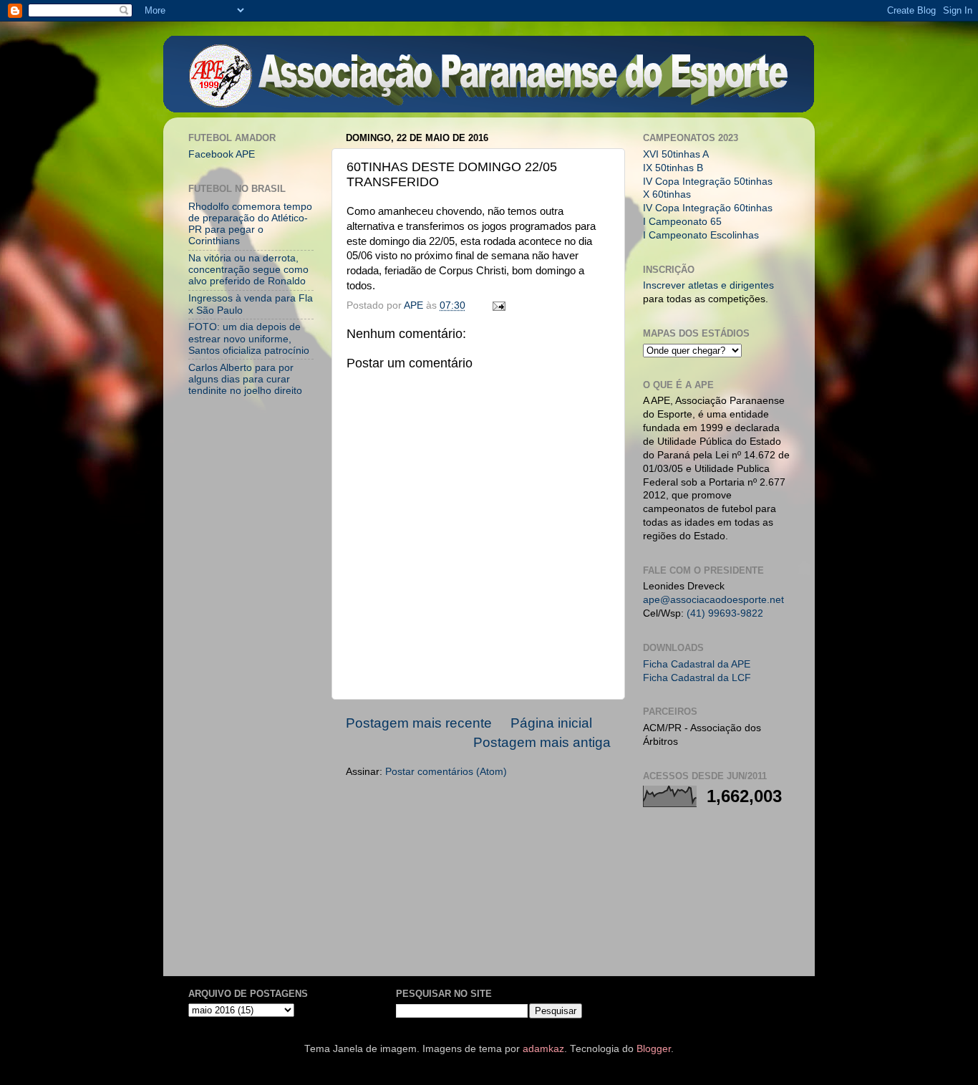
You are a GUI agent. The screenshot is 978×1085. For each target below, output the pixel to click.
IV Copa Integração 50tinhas (708, 181)
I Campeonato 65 (682, 221)
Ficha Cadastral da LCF (697, 677)
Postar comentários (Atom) (446, 771)
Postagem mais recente (419, 722)
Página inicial (551, 722)
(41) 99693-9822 (725, 613)
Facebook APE (221, 154)
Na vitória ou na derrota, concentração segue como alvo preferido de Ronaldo (248, 269)
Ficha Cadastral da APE (696, 664)
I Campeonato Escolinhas (701, 235)
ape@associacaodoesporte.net (713, 599)
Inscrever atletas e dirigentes (708, 285)
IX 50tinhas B (673, 168)
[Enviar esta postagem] (498, 305)
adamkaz (543, 1048)
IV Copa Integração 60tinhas (708, 208)
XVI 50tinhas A (676, 154)
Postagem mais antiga (542, 742)
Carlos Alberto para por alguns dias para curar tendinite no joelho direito (245, 379)
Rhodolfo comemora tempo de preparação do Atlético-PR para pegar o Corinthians (250, 224)
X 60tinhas (667, 194)
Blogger (653, 1048)
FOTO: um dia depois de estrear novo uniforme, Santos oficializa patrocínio (248, 338)
